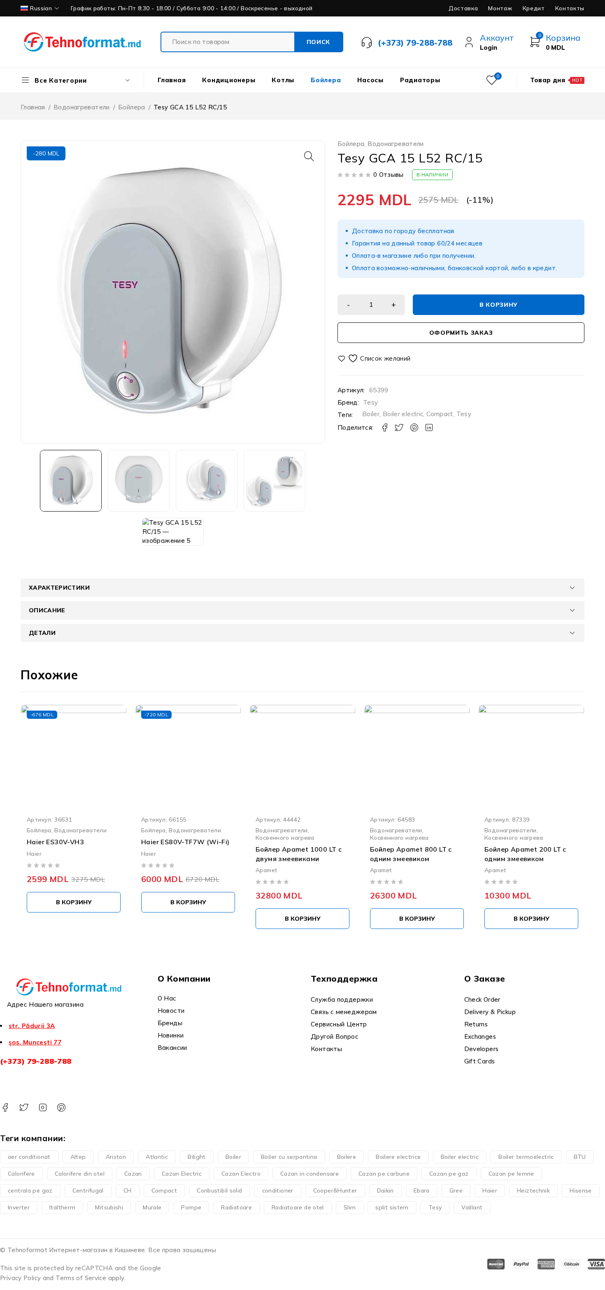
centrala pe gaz (30, 1190)
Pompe (191, 1207)
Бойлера (131, 107)
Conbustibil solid (219, 1190)
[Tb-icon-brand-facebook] (5, 1107)
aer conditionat (29, 1156)
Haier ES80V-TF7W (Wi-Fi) (185, 842)
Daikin (385, 1190)
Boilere (346, 1156)
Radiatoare (236, 1207)
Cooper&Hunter (335, 1190)
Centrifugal (88, 1190)
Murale (152, 1207)
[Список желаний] (375, 358)
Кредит (534, 8)
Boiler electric (403, 414)
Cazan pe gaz (449, 1173)
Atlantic (157, 1156)
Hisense (581, 1190)
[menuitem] (40, 8)
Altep (78, 1156)
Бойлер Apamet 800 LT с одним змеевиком (411, 854)
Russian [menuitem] (41, 8)
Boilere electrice (398, 1156)
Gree (456, 1190)
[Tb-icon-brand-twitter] (24, 1107)
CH (127, 1190)
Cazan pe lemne (511, 1173)
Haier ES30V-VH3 (55, 842)
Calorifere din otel (80, 1173)
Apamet (266, 869)
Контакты (569, 8)
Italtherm (62, 1207)
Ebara (422, 1190)
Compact (439, 414)
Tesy (370, 402)
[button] (309, 156)
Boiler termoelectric (526, 1156)
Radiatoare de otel (298, 1207)
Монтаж (500, 8)
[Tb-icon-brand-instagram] (42, 1107)
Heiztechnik (533, 1190)
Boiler (370, 414)
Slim (350, 1207)
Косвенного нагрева (285, 837)
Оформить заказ (461, 332)
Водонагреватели (82, 107)
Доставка (463, 8)
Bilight (197, 1156)
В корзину (498, 304)
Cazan (133, 1173)
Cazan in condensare (309, 1173)
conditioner (277, 1190)
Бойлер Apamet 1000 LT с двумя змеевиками (299, 854)
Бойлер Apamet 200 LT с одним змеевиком (525, 854)
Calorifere (21, 1173)
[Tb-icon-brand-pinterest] (61, 1107)
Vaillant (471, 1207)
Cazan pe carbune (384, 1173)
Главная (33, 107)
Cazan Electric (182, 1173)
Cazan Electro (241, 1173)
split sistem (392, 1207)
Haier (34, 853)
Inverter (19, 1207)
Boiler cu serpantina (289, 1156)
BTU (580, 1156)
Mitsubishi (109, 1207)
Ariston (116, 1156)
